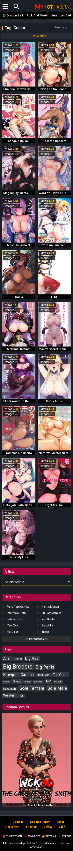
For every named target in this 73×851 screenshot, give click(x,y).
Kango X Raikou (19, 141)
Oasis (19, 297)
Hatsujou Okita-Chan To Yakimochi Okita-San (34, 505)
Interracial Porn (16, 613)
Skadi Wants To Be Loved (20, 401)
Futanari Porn (15, 619)
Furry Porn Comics (18, 606)
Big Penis (45, 667)
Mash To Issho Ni (19, 245)
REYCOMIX (51, 836)
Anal (7, 658)
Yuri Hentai (48, 619)
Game (6, 681)
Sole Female (31, 688)
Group (17, 681)
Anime (18, 658)
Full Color (12, 631)
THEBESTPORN (14, 836)
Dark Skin (43, 675)
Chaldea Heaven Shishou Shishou (26, 89)
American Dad (61, 15)
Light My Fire (54, 505)
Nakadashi (9, 688)
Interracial (38, 682)
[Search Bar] (16, 6)
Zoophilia (47, 625)
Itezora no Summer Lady (55, 245)
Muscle (58, 681)
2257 (62, 826)
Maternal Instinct (19, 349)
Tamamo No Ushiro (19, 453)
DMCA (48, 826)
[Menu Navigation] (5, 6)
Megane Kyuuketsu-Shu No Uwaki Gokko (31, 193)
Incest (45, 631)
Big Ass (32, 658)
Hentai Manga (50, 606)
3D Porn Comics (51, 613)
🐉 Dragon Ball (12, 15)
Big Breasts (18, 666)
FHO (54, 297)
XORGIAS (66, 836)
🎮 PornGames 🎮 (36, 639)
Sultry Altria (54, 401)
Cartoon (27, 674)
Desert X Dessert (54, 141)
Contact (18, 821)
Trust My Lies (19, 557)
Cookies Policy (40, 821)
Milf (48, 681)
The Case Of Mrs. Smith (36, 805)
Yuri (21, 695)
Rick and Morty (37, 15)
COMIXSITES (33, 836)
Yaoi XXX (12, 625)
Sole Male (57, 688)
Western (9, 695)
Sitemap (31, 826)
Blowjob (10, 674)
